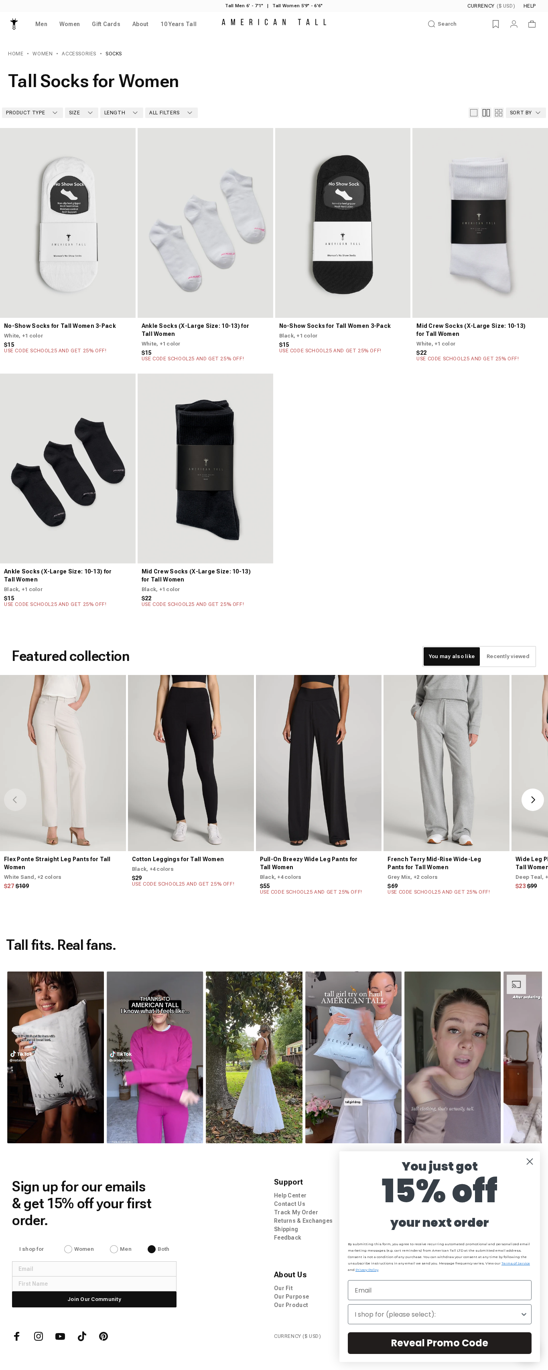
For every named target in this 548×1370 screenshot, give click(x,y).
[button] (55, 1057)
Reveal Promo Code (439, 1343)
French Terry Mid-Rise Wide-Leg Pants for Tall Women (434, 863)
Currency (491, 6)
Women (42, 54)
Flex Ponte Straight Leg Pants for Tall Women (57, 863)
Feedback (287, 1237)
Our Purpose (291, 1296)
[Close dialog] (530, 1162)
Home (15, 54)
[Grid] (486, 113)
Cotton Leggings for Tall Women (178, 859)
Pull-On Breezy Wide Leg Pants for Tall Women (309, 863)
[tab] (452, 656)
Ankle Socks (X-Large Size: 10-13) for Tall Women (195, 330)
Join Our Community (94, 1299)
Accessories (79, 54)
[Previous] (150, 223)
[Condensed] (498, 113)
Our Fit (283, 1288)
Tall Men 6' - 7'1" (244, 5)
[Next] (260, 223)
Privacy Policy (366, 1270)
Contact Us (289, 1204)
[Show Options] (524, 1314)
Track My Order (296, 1212)
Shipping (286, 1229)
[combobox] (437, 1314)
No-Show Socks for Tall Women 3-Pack (60, 326)
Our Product (291, 1305)
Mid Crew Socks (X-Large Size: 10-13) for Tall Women (471, 330)
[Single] (474, 113)
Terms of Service (515, 1263)
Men (126, 1249)
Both (163, 1249)
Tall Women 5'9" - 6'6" (297, 5)
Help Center (290, 1195)
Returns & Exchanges (303, 1221)
